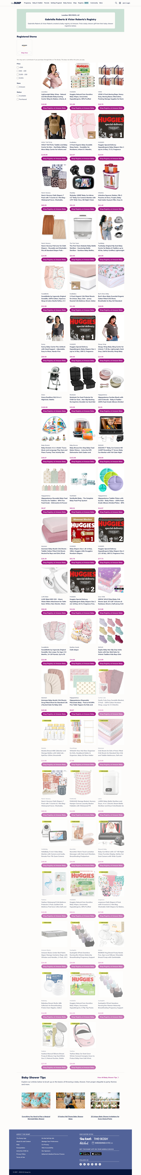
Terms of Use (20, 1157)
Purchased (23, 99)
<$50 (21, 67)
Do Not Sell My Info (48, 1138)
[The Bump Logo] (16, 3)
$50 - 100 (22, 71)
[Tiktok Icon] (84, 1164)
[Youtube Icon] (96, 1164)
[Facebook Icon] (81, 1164)
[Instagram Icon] (88, 1164)
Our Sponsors (46, 1151)
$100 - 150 (23, 74)
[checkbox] (18, 67)
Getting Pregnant (56, 3)
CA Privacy (45, 1144)
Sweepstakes (20, 1148)
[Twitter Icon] (100, 1164)
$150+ (21, 78)
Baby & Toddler (38, 3)
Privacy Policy (21, 1154)
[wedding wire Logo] (102, 1142)
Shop (75, 3)
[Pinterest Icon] (92, 1164)
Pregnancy (27, 3)
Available (22, 96)
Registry (81, 3)
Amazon (22, 87)
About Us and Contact (23, 1141)
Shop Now (24, 53)
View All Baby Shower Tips (107, 1077)
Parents (46, 3)
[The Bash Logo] (101, 1139)
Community (94, 3)
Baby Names (67, 3)
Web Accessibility (47, 1148)
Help (17, 1144)
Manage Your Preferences (50, 1141)
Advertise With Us (22, 1151)
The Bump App (21, 1138)
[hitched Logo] (84, 1142)
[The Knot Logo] (86, 1138)
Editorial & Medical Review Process (53, 1154)
